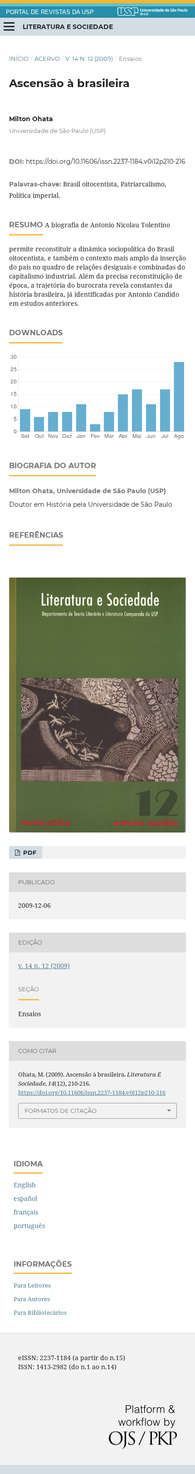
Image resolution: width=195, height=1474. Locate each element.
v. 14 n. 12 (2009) (89, 58)
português (29, 1225)
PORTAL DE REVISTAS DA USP (50, 12)
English (25, 1184)
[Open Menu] (9, 27)
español (25, 1198)
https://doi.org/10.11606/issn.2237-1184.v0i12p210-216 (105, 161)
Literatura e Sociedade (68, 27)
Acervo (47, 58)
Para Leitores (32, 1285)
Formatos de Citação (60, 1110)
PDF (28, 852)
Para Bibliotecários (40, 1312)
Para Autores (32, 1299)
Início (19, 58)
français (26, 1212)
